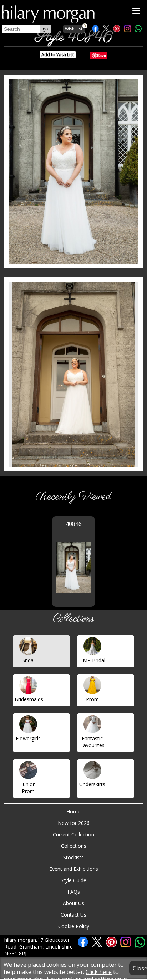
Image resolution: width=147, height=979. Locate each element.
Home (73, 811)
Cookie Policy (73, 926)
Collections (73, 845)
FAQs (73, 891)
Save (101, 55)
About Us (73, 903)
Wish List (75, 28)
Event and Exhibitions (73, 868)
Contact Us (73, 914)
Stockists (73, 857)
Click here (99, 972)
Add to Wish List (57, 55)
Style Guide (73, 880)
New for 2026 (74, 823)
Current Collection (73, 834)
